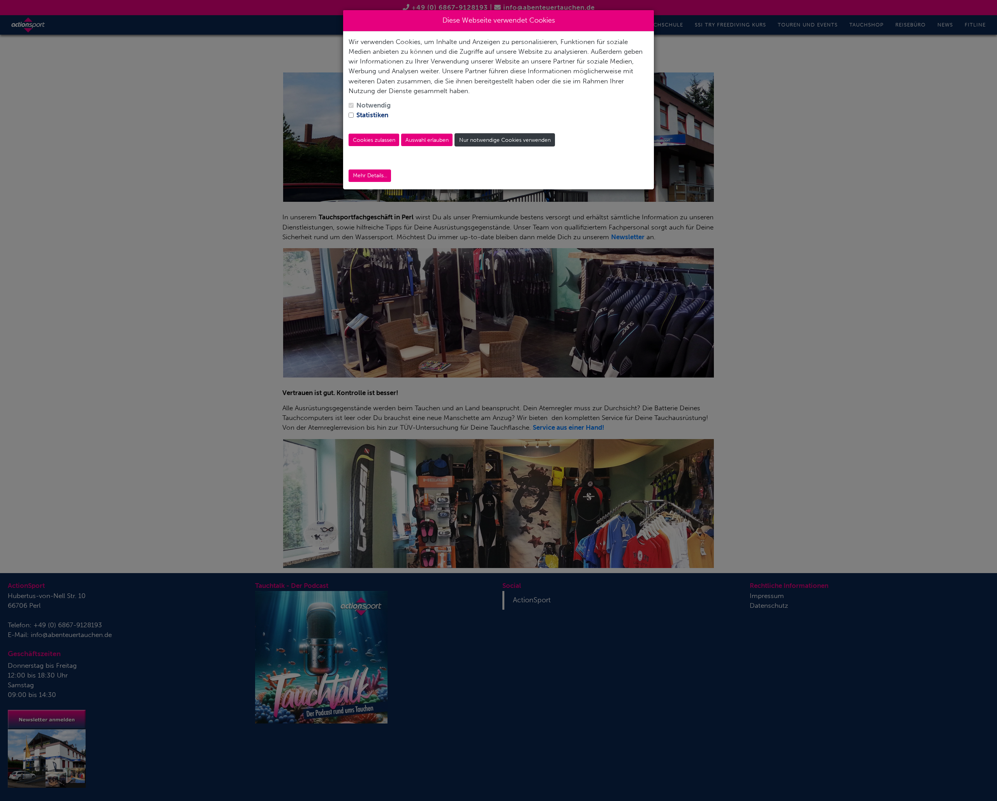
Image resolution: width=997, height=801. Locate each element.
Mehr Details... (370, 175)
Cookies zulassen (374, 140)
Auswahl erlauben (427, 140)
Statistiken (372, 115)
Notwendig (373, 105)
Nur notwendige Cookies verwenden (505, 140)
